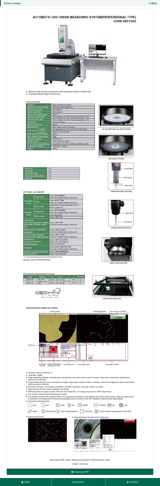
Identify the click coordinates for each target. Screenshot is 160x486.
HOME (26, 482)
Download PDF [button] (81, 471)
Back (154, 3)
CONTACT (134, 482)
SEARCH (79, 482)
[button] (80, 232)
